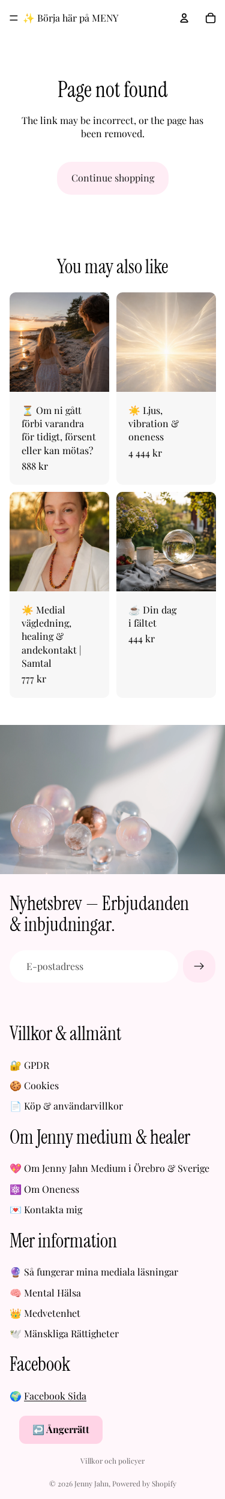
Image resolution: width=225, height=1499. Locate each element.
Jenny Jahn (91, 1483)
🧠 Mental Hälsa (45, 1292)
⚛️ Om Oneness (44, 1189)
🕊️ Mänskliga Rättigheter (64, 1333)
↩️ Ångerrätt (60, 1429)
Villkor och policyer (112, 1460)
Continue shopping (112, 177)
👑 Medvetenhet (45, 1313)
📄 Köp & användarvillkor (66, 1105)
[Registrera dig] (199, 966)
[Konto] (184, 18)
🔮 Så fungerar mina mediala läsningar (94, 1271)
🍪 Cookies (34, 1085)
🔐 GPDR (29, 1065)
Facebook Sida (55, 1395)
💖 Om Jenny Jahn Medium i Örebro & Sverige (109, 1168)
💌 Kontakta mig (46, 1209)
